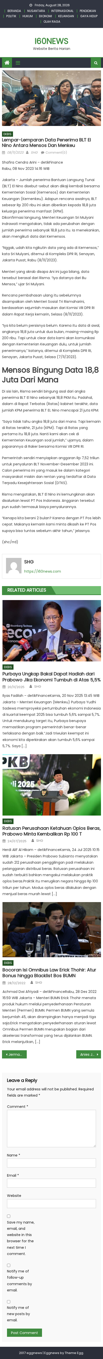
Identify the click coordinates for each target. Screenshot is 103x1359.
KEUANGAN (66, 16)
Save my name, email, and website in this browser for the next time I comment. (20, 1238)
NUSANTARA (36, 11)
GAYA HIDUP (89, 16)
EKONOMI (45, 16)
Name (13, 1155)
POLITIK (11, 16)
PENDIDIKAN (88, 11)
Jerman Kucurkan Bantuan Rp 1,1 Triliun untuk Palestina (17, 1054)
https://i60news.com (42, 571)
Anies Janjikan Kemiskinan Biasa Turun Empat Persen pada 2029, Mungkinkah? (90, 1054)
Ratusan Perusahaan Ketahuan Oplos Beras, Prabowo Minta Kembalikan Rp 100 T (51, 831)
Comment (17, 1106)
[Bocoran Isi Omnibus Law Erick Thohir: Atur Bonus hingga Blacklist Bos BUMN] (51, 929)
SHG (34, 152)
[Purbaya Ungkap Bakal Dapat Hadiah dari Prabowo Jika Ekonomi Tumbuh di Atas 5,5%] (51, 630)
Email (13, 1175)
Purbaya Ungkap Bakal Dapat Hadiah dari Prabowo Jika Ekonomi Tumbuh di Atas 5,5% (51, 677)
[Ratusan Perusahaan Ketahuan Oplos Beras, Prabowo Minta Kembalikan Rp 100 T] (51, 785)
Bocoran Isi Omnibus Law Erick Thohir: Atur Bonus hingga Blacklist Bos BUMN (49, 973)
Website (14, 1195)
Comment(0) (56, 152)
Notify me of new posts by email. (18, 1314)
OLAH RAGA (52, 21)
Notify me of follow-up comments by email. (19, 1281)
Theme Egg (74, 1353)
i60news (51, 41)
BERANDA (14, 11)
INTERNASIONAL (62, 11)
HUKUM (27, 16)
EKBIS (8, 134)
